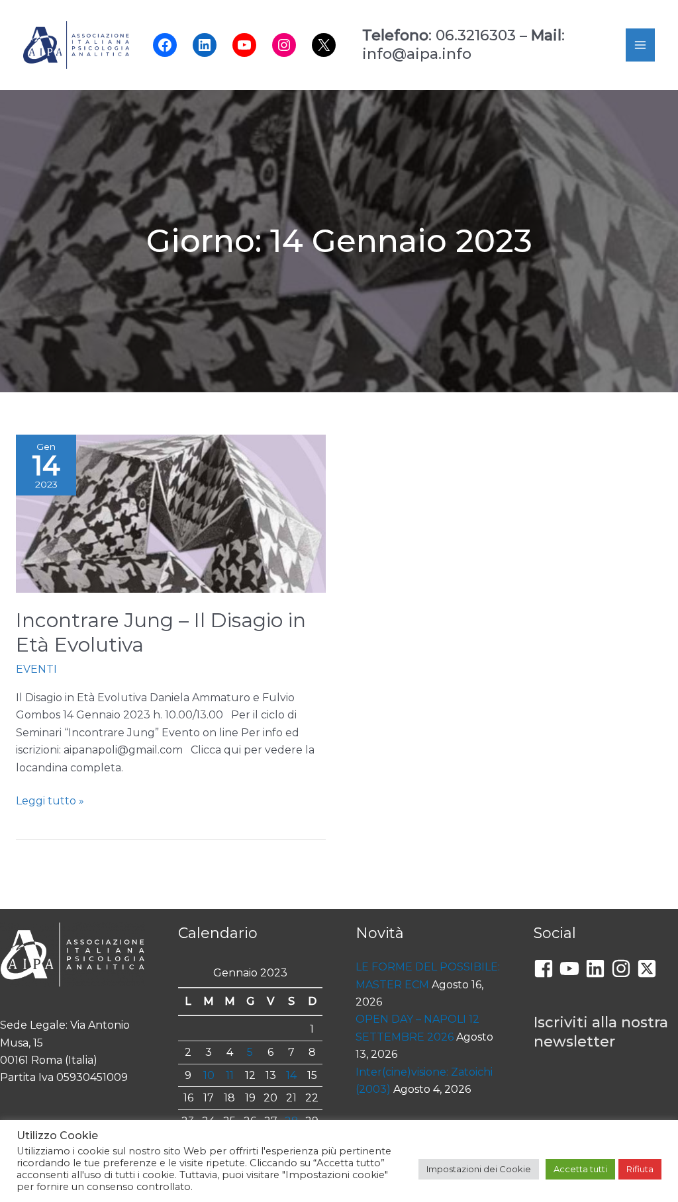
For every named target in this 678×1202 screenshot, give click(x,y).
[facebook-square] (546, 968)
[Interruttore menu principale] (640, 45)
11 (230, 1075)
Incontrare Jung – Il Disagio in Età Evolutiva (161, 632)
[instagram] (624, 968)
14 (291, 1075)
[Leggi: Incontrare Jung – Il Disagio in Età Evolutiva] (171, 513)
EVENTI (36, 669)
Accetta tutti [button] (580, 1169)
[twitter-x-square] (650, 968)
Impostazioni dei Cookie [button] (478, 1169)
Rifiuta (640, 1169)
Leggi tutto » (50, 802)
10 (209, 1075)
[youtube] (572, 968)
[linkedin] (598, 968)
